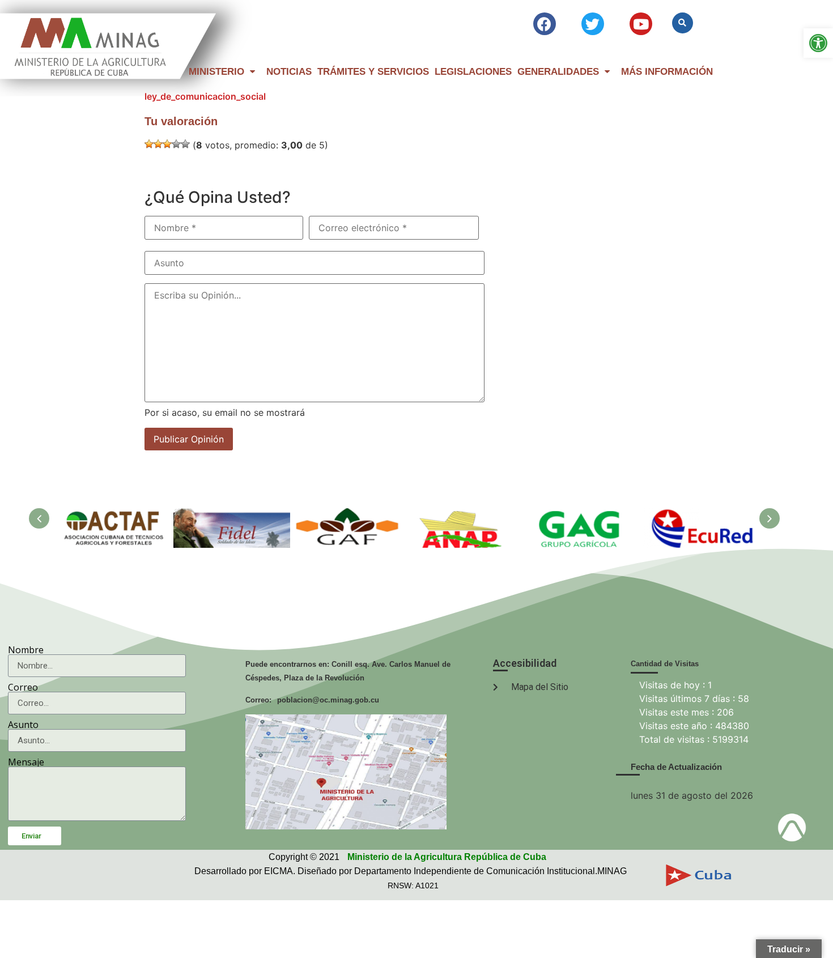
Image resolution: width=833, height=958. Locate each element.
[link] (818, 43)
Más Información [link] (667, 71)
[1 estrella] (149, 143)
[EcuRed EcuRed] (698, 515)
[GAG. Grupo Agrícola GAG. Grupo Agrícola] (582, 515)
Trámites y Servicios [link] (373, 71)
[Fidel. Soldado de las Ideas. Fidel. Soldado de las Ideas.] (231, 515)
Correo (23, 687)
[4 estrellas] (176, 143)
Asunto (23, 724)
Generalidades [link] (558, 71)
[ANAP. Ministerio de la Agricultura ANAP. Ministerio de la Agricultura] (465, 515)
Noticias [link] (289, 71)
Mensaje (26, 762)
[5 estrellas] (185, 143)
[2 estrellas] (158, 143)
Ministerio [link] (216, 71)
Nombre (26, 649)
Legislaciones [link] (473, 71)
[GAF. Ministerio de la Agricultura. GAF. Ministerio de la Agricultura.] (348, 515)
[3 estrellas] (167, 143)
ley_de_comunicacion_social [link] (205, 96)
